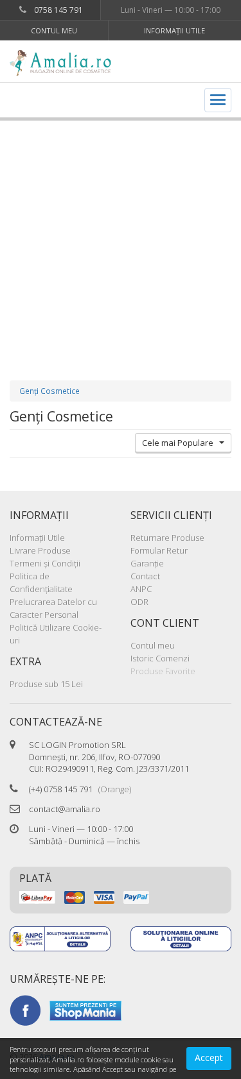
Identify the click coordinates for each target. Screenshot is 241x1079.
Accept (209, 1057)
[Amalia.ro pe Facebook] (25, 1009)
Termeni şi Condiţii (45, 563)
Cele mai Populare (180, 442)
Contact (145, 576)
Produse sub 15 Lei (46, 684)
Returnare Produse (167, 537)
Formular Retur (159, 550)
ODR (139, 601)
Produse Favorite (162, 671)
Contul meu (54, 30)
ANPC (141, 589)
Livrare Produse (40, 550)
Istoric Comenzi (160, 658)
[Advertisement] (120, 237)
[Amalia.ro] (65, 63)
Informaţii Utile (174, 30)
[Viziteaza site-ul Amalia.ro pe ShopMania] (85, 1009)
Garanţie (147, 563)
